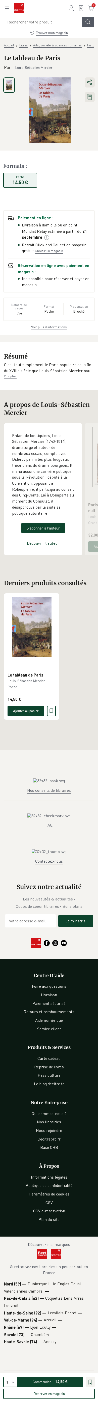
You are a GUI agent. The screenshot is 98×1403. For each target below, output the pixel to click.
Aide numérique (49, 1020)
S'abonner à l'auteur (43, 528)
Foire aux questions (49, 986)
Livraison (49, 994)
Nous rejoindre (49, 1130)
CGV (49, 1202)
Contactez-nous (49, 861)
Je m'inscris (75, 921)
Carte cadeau (49, 1058)
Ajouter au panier (26, 711)
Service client (49, 1028)
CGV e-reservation (49, 1210)
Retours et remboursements (49, 1011)
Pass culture (49, 1075)
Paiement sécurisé (49, 1003)
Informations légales (49, 1177)
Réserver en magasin (49, 1393)
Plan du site (49, 1219)
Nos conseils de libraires (49, 790)
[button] (49, 368)
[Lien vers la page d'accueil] (19, 8)
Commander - (50, 1382)
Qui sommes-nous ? (49, 1113)
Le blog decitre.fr (49, 1083)
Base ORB (49, 1147)
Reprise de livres (49, 1066)
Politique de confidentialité (49, 1185)
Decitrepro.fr (49, 1139)
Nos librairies (49, 1121)
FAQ (49, 825)
